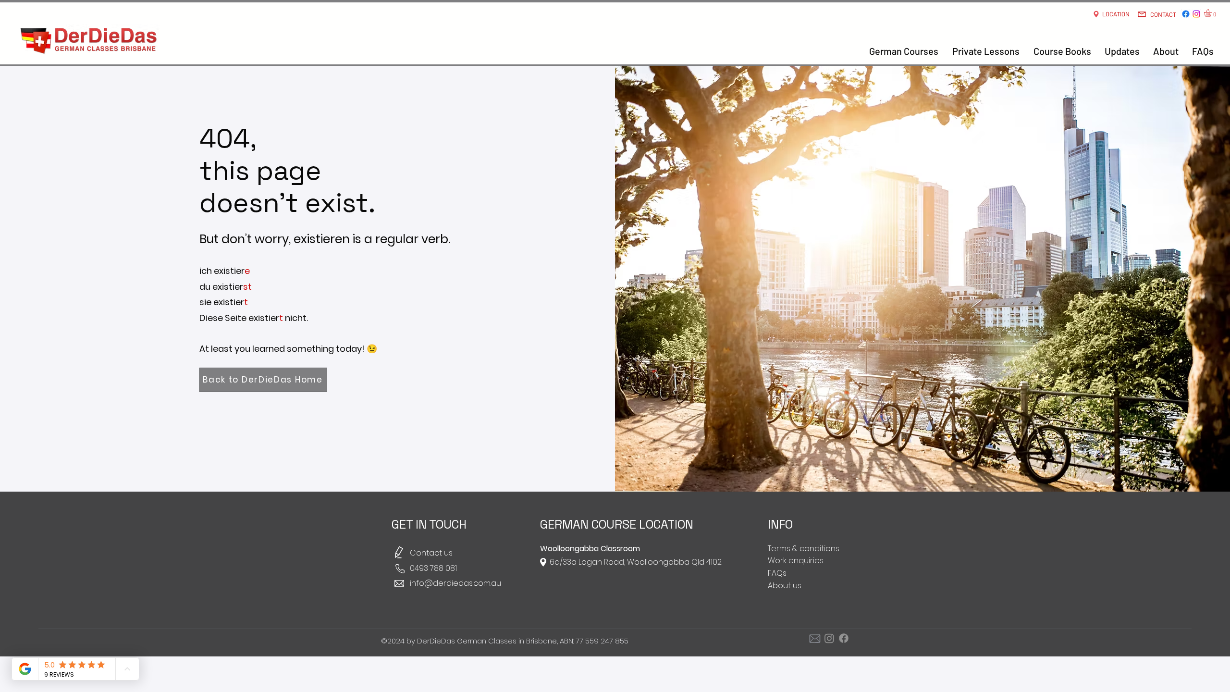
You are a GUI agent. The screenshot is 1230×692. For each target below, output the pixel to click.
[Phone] (400, 568)
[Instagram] (1196, 14)
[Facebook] (1186, 14)
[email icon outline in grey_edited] (815, 638)
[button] (1212, 13)
